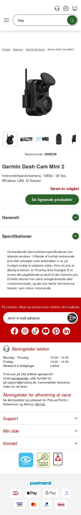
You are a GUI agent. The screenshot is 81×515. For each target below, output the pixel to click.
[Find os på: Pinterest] (56, 331)
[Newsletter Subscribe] (72, 318)
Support (10, 418)
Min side (11, 431)
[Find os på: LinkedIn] (66, 331)
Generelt (10, 217)
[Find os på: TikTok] (35, 331)
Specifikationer (17, 236)
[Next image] (69, 93)
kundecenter (20, 378)
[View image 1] (10, 139)
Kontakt (10, 443)
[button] (39, 92)
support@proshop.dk (21, 382)
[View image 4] (59, 139)
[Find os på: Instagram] (25, 331)
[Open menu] (6, 20)
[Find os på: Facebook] (14, 331)
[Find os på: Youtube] (45, 331)
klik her (40, 404)
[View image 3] (42, 139)
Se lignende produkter (52, 199)
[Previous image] (8, 93)
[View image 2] (26, 139)
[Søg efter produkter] (72, 20)
